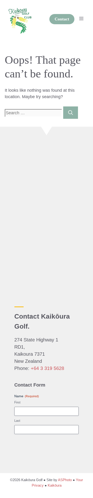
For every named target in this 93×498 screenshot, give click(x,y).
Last (17, 420)
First (17, 402)
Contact (62, 19)
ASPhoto (65, 480)
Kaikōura (55, 485)
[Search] (70, 112)
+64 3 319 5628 (47, 368)
